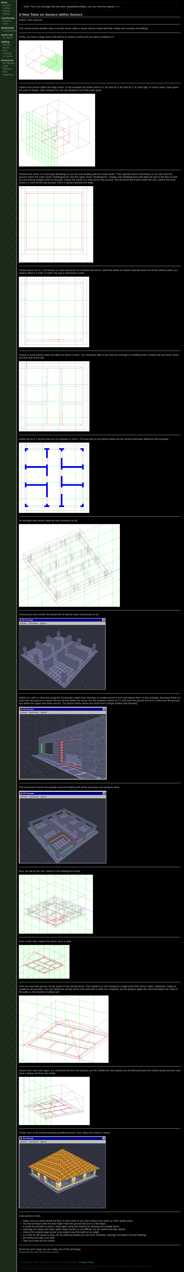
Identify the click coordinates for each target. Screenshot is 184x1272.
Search (6, 11)
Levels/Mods (9, 30)
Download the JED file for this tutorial (39, 1252)
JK (3, 37)
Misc (4, 71)
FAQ (4, 50)
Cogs (5, 66)
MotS (10, 37)
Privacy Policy (86, 1262)
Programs (7, 74)
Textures (7, 68)
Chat (5, 23)
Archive (6, 8)
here (117, 6)
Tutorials (7, 53)
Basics (6, 47)
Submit (6, 13)
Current (6, 5)
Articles (6, 44)
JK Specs (7, 56)
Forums (6, 21)
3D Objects (8, 63)
